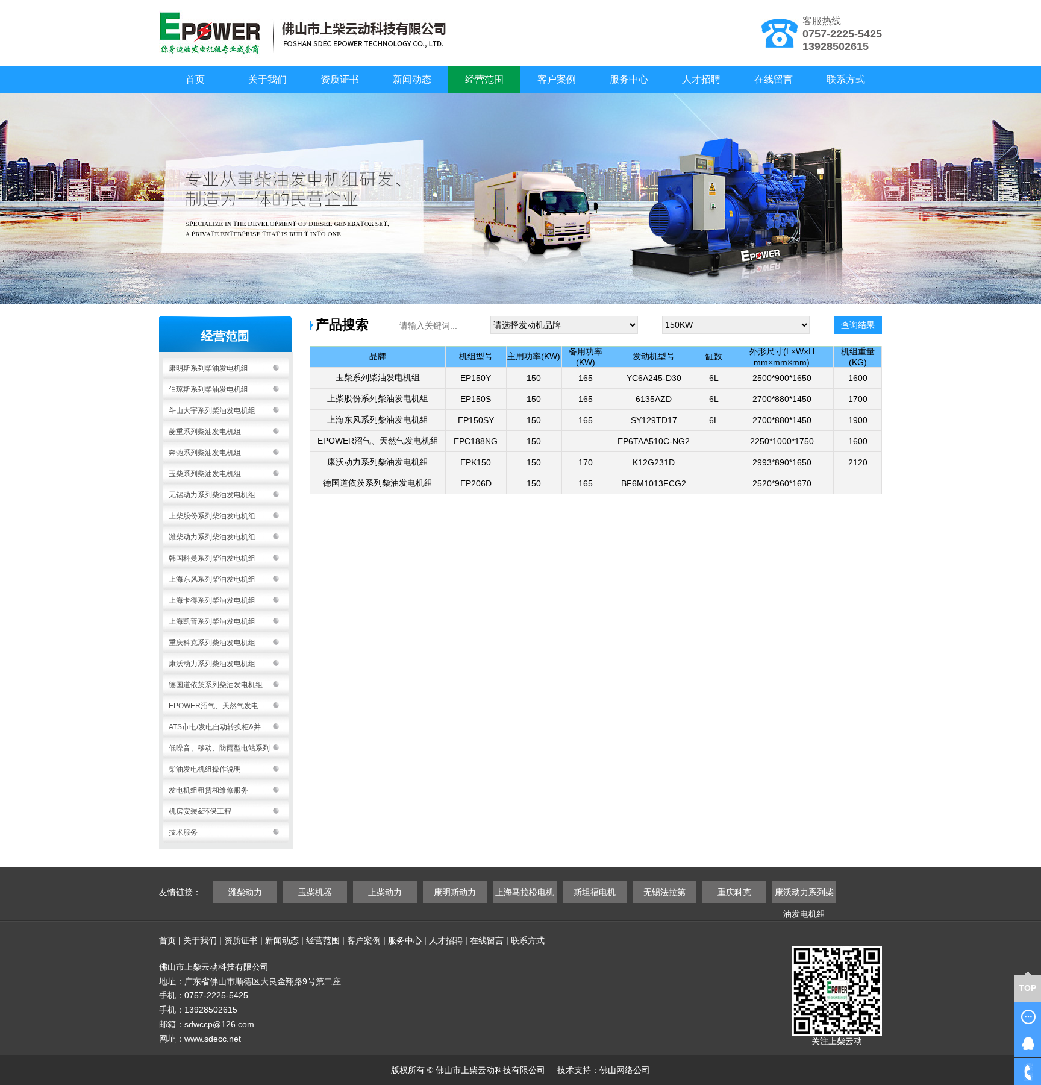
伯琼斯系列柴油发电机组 (208, 389)
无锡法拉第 (664, 892)
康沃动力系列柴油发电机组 (212, 663)
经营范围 (484, 79)
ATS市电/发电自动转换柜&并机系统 (226, 727)
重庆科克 (734, 892)
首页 (195, 79)
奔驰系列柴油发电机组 (205, 452)
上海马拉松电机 (524, 892)
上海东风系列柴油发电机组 (212, 579)
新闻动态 (412, 79)
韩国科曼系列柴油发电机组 (212, 558)
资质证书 (339, 79)
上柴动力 (385, 892)
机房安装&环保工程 (200, 811)
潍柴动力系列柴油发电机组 (212, 537)
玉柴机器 (315, 892)
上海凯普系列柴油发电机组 (212, 621)
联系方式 (846, 79)
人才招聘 (701, 79)
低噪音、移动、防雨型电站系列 (219, 748)
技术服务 (183, 832)
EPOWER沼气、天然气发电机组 (221, 706)
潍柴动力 (245, 892)
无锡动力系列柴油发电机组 (212, 495)
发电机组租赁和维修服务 (208, 790)
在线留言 (773, 79)
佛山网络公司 (624, 1070)
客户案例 (556, 79)
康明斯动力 (455, 892)
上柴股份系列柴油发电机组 (212, 516)
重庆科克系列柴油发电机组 (212, 642)
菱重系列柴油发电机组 (205, 431)
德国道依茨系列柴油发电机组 (216, 685)
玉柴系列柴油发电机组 (205, 474)
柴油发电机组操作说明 (205, 769)
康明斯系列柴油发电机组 (208, 368)
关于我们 (267, 79)
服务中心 (629, 79)
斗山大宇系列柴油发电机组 (212, 410)
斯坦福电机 (595, 892)
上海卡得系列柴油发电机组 (212, 600)
